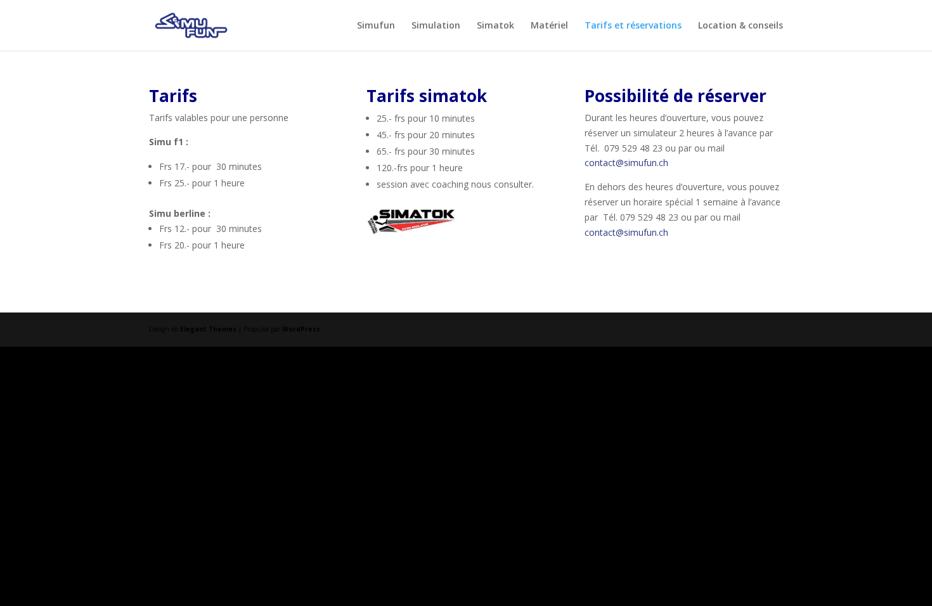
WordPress (301, 329)
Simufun (376, 26)
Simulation (435, 26)
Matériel (549, 26)
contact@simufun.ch (626, 163)
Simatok (495, 26)
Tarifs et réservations (633, 26)
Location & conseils (740, 26)
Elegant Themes (208, 329)
